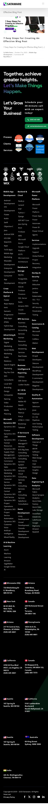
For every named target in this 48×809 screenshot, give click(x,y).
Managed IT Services (22, 445)
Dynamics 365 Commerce (9, 459)
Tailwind (21, 427)
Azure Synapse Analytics (38, 496)
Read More (7, 57)
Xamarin (7, 311)
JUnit (34, 410)
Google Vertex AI (9, 568)
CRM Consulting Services (22, 486)
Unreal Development (23, 523)
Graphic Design (35, 471)
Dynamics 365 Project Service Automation (9, 514)
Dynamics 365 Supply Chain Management (9, 452)
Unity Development (23, 517)
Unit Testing (37, 423)
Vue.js (20, 416)
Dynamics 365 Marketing (9, 471)
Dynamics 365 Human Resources (9, 443)
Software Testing (35, 453)
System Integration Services (22, 467)
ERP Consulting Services (22, 495)
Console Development (23, 529)
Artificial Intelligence (8, 532)
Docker (35, 292)
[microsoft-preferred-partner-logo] (40, 145)
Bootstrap (22, 424)
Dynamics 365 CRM (9, 435)
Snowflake (36, 513)
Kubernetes (36, 296)
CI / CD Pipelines (36, 418)
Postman (35, 414)
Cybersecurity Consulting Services (23, 458)
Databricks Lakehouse (36, 518)
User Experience (36, 465)
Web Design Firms (37, 459)
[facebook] (25, 797)
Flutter (6, 300)
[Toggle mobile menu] (43, 3)
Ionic (6, 307)
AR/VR (34, 448)
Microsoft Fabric (36, 490)
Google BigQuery (36, 524)
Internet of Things (36, 443)
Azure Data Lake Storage (37, 508)
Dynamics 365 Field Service (9, 495)
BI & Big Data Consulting (23, 451)
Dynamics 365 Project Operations (9, 503)
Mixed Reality (9, 537)
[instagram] (34, 797)
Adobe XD (22, 401)
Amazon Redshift (35, 530)
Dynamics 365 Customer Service (9, 479)
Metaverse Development (23, 535)
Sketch (20, 405)
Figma (20, 398)
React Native (9, 303)
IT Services (22, 440)
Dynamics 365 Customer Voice (9, 524)
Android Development (9, 202)
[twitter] (29, 797)
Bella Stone (9, 52)
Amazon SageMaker (8, 562)
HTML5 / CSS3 (23, 420)
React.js (21, 412)
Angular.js (22, 409)
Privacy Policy (9, 797)
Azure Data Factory (36, 502)
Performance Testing (37, 428)
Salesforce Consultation (23, 502)
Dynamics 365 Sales (9, 465)
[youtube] (39, 797)
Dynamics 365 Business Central (9, 488)
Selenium (36, 406)
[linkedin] (43, 797)
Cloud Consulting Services (22, 477)
